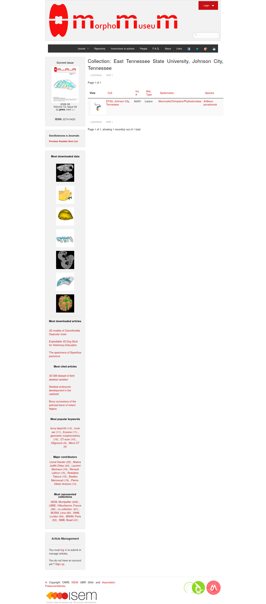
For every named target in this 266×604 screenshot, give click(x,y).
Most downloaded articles (65, 321)
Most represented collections (65, 495)
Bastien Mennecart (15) (64, 478)
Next (70, 141)
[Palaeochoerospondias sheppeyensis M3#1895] (65, 303)
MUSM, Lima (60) (61, 512)
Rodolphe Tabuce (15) (66, 474)
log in (64, 550)
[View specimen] (98, 107)
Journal (81, 48)
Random (63, 141)
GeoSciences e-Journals (64, 135)
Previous (53, 141)
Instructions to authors (122, 48)
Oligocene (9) (59, 443)
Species (209, 93)
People (143, 48)
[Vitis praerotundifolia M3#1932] (65, 216)
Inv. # (138, 92)
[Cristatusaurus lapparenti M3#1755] (65, 281)
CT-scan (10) (67, 439)
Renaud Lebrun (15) (65, 471)
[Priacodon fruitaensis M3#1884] (65, 194)
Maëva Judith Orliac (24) (65, 463)
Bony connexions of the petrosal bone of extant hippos (62, 404)
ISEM (74, 582)
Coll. (110, 93)
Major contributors (65, 457)
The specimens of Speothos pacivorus (65, 354)
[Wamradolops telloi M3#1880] (65, 172)
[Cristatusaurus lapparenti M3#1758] (65, 238)
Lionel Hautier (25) (60, 462)
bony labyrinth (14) (61, 428)
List (76, 141)
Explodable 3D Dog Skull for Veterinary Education (63, 343)
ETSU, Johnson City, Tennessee (118, 102)
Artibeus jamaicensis (210, 102)
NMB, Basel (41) (68, 520)
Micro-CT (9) (71, 444)
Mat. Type (149, 92)
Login (206, 5)
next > (109, 75)
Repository (99, 48)
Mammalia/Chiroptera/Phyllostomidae (180, 101)
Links (179, 48)
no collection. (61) (68, 509)
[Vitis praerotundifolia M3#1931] (65, 259)
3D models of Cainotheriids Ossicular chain (64, 332)
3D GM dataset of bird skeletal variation (61, 377)
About (168, 48)
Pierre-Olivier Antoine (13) (66, 482)
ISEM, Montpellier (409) (64, 502)
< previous (96, 75)
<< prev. (61, 109)
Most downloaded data (65, 156)
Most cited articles (65, 366)
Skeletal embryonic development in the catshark (60, 390)
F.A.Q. (156, 48)
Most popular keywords (65, 419)
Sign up (59, 564)
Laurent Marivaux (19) (66, 467)
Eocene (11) (70, 432)
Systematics (167, 93)
